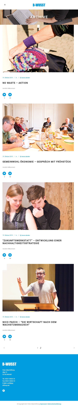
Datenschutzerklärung (54, 404)
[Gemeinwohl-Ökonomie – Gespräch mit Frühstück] (38, 127)
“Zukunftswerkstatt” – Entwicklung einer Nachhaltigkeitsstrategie (32, 242)
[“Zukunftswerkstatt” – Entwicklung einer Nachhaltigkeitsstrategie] (38, 206)
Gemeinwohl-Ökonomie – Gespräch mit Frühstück (37, 161)
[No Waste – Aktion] (38, 48)
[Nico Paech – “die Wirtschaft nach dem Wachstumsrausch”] (38, 287)
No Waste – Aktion (15, 83)
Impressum (43, 404)
